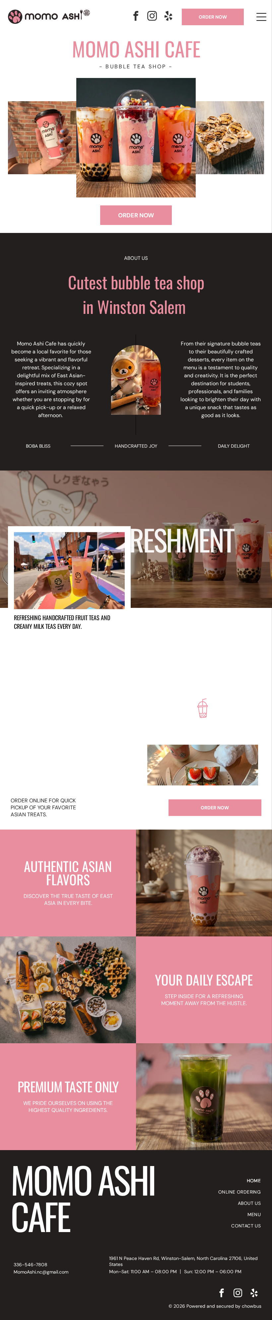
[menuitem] (233, 1180)
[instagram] (152, 17)
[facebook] (136, 17)
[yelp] (168, 17)
